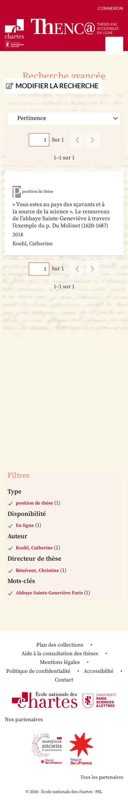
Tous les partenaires (101, 777)
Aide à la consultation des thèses (59, 653)
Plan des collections (59, 644)
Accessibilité (98, 671)
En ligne (25, 525)
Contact (64, 679)
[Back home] (74, 26)
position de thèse (34, 503)
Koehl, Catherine (34, 548)
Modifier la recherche (57, 86)
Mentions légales (60, 662)
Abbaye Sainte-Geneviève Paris (49, 593)
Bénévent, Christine (37, 570)
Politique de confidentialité (38, 671)
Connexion (110, 8)
